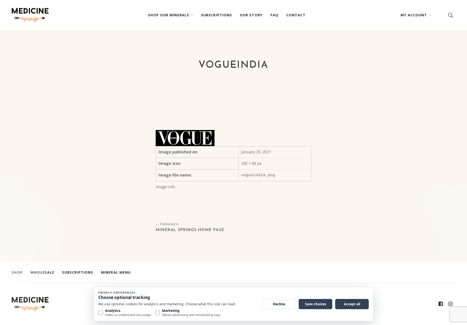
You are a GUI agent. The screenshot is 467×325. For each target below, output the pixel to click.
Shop (17, 272)
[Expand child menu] (192, 15)
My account (414, 15)
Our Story (251, 15)
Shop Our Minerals (168, 15)
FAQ (274, 15)
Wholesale (42, 272)
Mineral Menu (116, 272)
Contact (295, 15)
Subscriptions (216, 15)
